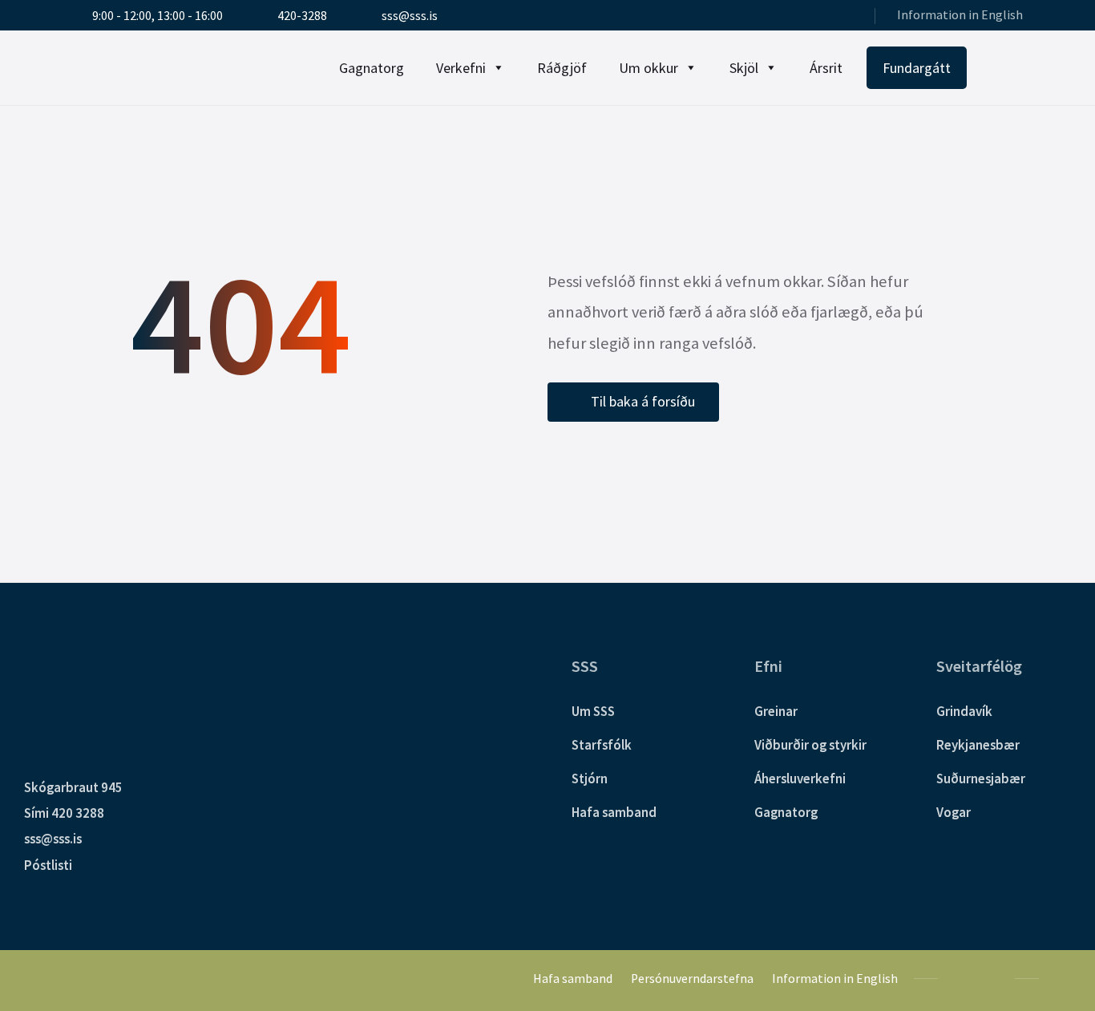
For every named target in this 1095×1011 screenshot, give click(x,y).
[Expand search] (1007, 68)
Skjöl (743, 68)
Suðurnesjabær (980, 778)
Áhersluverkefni (800, 778)
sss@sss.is (53, 838)
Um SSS (593, 711)
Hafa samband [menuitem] (572, 978)
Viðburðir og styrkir (810, 745)
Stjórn (590, 778)
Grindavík (964, 711)
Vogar (953, 812)
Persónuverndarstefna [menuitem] (692, 978)
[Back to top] (1059, 977)
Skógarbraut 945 (73, 787)
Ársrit (826, 68)
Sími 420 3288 (64, 813)
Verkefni (461, 68)
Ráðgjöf (562, 68)
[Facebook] (825, 17)
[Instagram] (847, 17)
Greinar (776, 711)
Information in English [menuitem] (960, 14)
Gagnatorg (371, 68)
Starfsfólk (602, 745)
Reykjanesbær (978, 745)
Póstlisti (48, 865)
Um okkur (648, 68)
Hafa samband (614, 812)
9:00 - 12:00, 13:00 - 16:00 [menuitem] (157, 15)
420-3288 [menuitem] (302, 15)
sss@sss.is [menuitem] (410, 15)
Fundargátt (917, 68)
